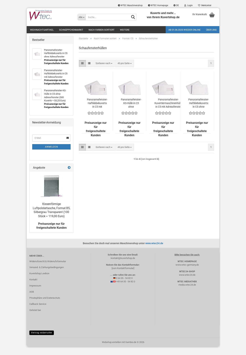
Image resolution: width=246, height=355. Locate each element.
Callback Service (37, 304)
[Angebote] (69, 168)
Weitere (124, 29)
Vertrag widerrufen (41, 332)
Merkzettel (205, 5)
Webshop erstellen (111, 342)
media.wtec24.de (187, 284)
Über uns (211, 29)
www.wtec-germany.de (187, 264)
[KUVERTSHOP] (50, 15)
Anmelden (51, 147)
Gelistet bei (35, 310)
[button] (176, 5)
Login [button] (189, 5)
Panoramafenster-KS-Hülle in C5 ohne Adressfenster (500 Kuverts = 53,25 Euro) (131, 103)
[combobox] (104, 63)
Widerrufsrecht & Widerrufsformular (47, 261)
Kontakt (33, 279)
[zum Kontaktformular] (123, 268)
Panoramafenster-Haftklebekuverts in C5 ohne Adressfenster (198, 103)
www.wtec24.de (154, 243)
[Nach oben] (236, 350)
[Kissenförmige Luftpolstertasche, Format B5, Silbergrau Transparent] (51, 186)
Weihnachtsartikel (42, 29)
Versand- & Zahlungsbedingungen (46, 267)
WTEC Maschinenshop (131, 5)
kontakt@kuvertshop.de (123, 258)
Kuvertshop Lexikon (39, 273)
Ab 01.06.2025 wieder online (184, 29)
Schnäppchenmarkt (71, 29)
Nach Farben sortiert (102, 29)
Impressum (35, 285)
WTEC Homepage (159, 5)
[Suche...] (132, 17)
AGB (31, 291)
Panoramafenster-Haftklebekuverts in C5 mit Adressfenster (97, 103)
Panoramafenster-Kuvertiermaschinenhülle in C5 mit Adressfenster (168, 103)
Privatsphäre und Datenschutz (44, 298)
